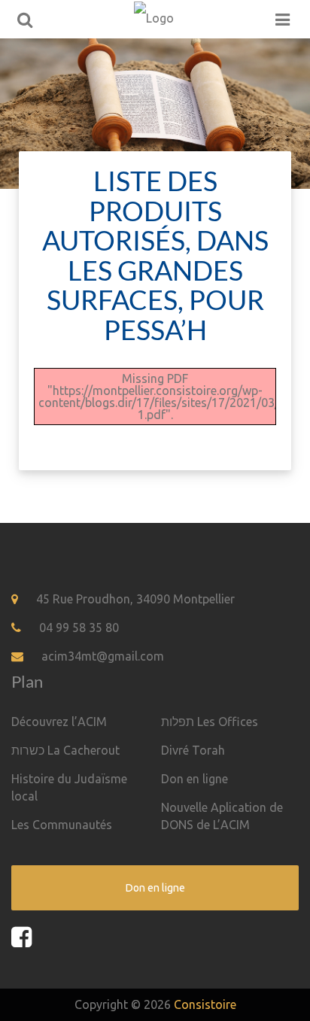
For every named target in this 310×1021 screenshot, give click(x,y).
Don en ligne (194, 779)
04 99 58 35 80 (79, 627)
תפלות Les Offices (209, 721)
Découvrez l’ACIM (59, 721)
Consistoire (205, 1004)
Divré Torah (193, 750)
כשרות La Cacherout (65, 750)
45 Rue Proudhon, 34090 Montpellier (135, 599)
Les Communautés (61, 824)
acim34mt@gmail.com (102, 656)
